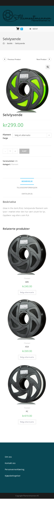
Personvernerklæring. (15, 469)
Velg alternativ (27, 292)
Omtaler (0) (27, 194)
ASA (27, 346)
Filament (14, 164)
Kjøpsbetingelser (12, 475)
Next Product (42, 59)
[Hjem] (4, 43)
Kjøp (24, 151)
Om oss (8, 456)
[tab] (27, 181)
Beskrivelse (27, 181)
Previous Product (14, 59)
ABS (27, 282)
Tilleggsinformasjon (27, 187)
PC (27, 411)
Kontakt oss (10, 463)
